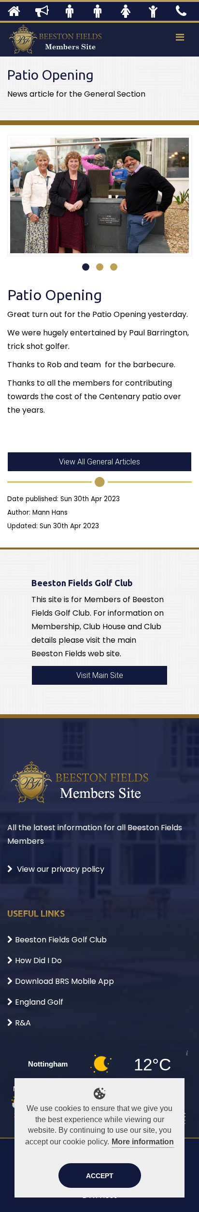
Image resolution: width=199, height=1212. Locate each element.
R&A (23, 1022)
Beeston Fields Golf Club (61, 939)
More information (143, 1142)
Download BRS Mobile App (64, 981)
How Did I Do (38, 960)
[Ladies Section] (126, 11)
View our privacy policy (59, 869)
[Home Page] (14, 11)
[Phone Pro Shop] (181, 11)
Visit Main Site (99, 675)
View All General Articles (99, 461)
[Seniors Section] (98, 11)
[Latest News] (42, 11)
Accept (100, 1176)
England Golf (39, 1002)
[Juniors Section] (153, 11)
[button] (86, 267)
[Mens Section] (70, 11)
